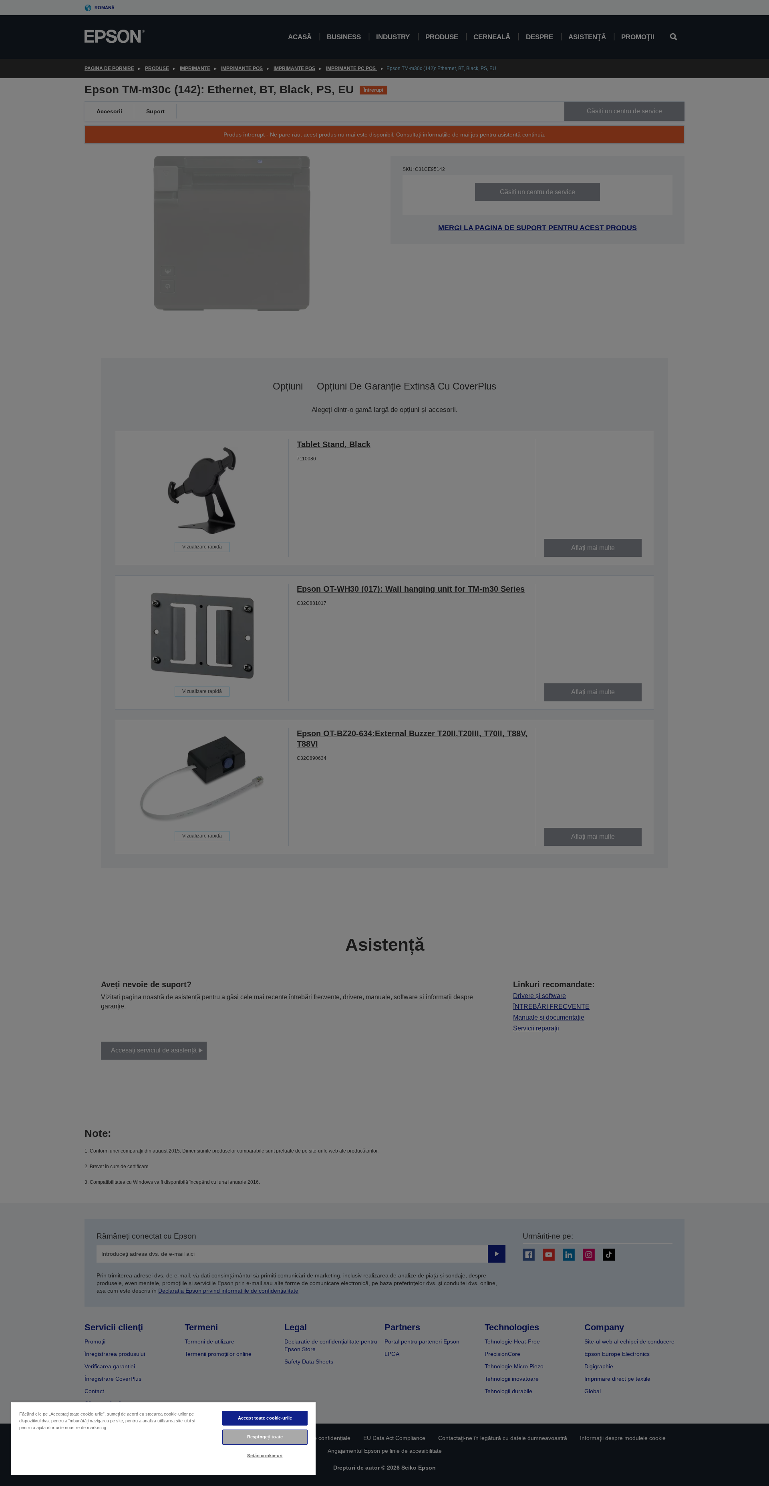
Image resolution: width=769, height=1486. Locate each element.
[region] (163, 1438)
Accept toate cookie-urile (265, 1418)
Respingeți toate (265, 1436)
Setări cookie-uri (264, 1455)
